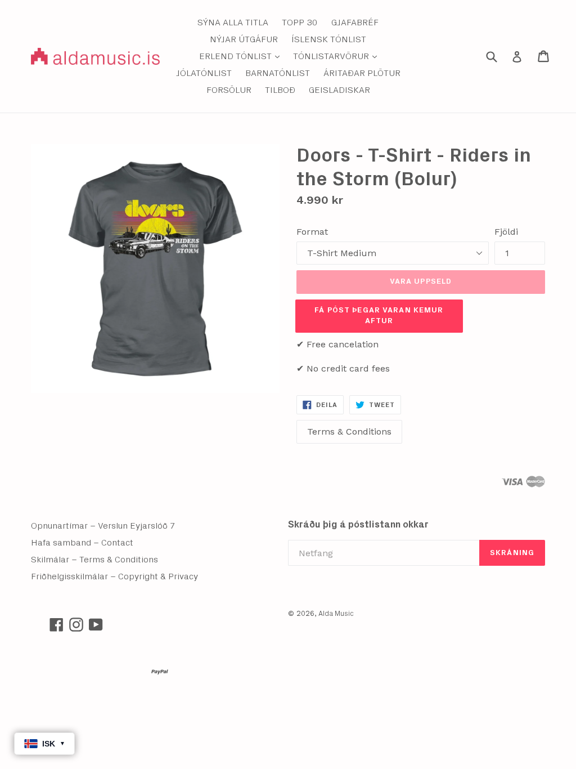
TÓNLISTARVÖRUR (337, 56)
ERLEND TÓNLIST (242, 56)
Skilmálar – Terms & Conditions (94, 559)
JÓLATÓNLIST (204, 73)
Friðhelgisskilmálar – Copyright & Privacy (114, 576)
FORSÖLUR (228, 90)
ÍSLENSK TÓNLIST (328, 39)
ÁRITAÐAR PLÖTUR (361, 73)
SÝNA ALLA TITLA (232, 22)
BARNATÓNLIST (277, 73)
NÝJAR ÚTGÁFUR (244, 39)
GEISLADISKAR (339, 90)
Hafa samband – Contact (82, 542)
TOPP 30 (300, 22)
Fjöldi (506, 231)
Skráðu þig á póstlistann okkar (358, 524)
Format (312, 231)
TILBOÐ (280, 90)
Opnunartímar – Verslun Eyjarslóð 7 (103, 525)
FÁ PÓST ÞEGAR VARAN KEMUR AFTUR (378, 315)
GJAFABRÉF (355, 22)
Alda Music (336, 614)
